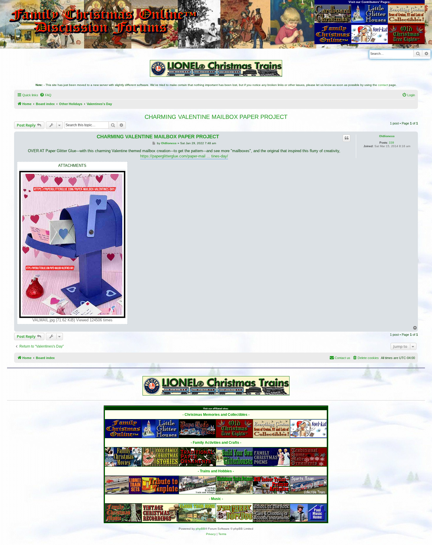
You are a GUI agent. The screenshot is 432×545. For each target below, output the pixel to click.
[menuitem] (45, 95)
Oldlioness (387, 136)
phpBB (200, 528)
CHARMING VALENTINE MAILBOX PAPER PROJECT (216, 117)
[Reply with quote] (346, 138)
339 (391, 142)
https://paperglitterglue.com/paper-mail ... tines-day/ (184, 156)
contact (383, 85)
